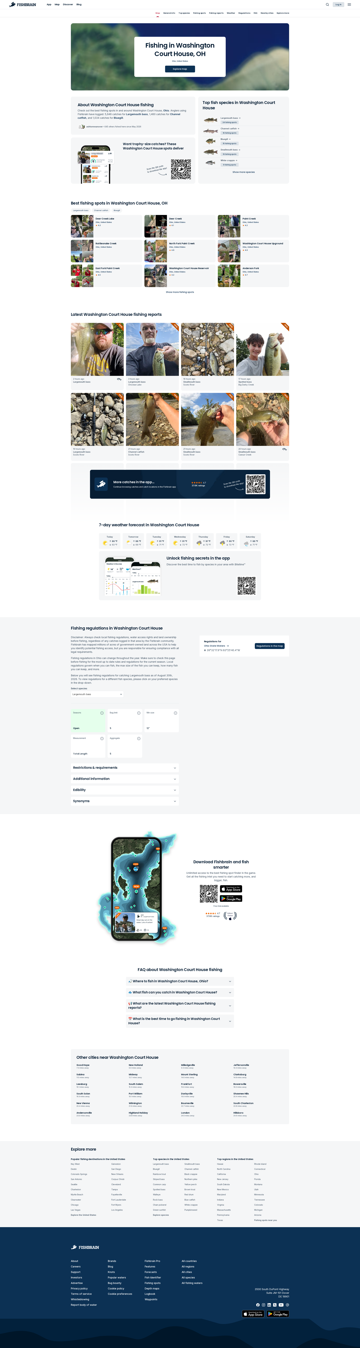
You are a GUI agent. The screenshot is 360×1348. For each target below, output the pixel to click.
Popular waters (117, 1277)
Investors (76, 1277)
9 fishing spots (229, 165)
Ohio (174, 61)
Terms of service (81, 1293)
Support (75, 1272)
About (74, 1261)
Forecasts (151, 1272)
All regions (188, 1266)
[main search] (327, 4)
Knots (111, 1272)
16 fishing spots (229, 133)
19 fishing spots (229, 154)
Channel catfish (101, 210)
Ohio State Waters (214, 645)
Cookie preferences (120, 1293)
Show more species (244, 172)
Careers (76, 1266)
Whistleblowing (80, 1299)
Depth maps (152, 1288)
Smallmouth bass (229, 149)
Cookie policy (116, 1288)
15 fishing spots (229, 143)
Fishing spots (153, 1283)
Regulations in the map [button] (269, 646)
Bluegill (117, 210)
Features (150, 1266)
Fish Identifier (153, 1277)
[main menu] (349, 4)
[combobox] (72, 694)
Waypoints (151, 1299)
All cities (187, 1272)
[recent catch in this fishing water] (97, 357)
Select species (79, 688)
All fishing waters (192, 1283)
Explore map (180, 69)
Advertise (77, 1283)
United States (182, 61)
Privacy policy (79, 1288)
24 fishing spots (230, 122)
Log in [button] (338, 4)
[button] (88, 720)
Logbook (150, 1293)
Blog (110, 1266)
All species (188, 1277)
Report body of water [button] (84, 1304)
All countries (189, 1261)
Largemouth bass (80, 210)
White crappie (228, 160)
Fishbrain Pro (152, 1261)
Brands (112, 1261)
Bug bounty (114, 1283)
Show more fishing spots (180, 292)
